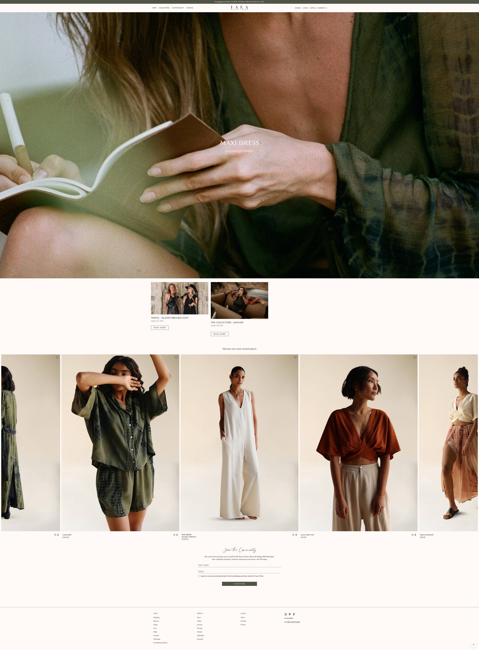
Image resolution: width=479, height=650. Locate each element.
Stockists (200, 639)
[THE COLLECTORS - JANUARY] (239, 300)
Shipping (156, 617)
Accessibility (288, 618)
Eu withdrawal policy (160, 643)
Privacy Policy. (259, 576)
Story (199, 617)
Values (199, 621)
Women (199, 632)
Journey (199, 625)
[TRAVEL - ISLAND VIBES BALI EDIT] (179, 298)
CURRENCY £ (322, 8)
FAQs (155, 632)
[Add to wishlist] (295, 357)
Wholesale (156, 639)
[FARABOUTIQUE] (239, 8)
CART (312, 8)
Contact (156, 635)
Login (305, 8)
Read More (160, 328)
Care (155, 628)
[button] (154, 8)
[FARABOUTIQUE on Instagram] (285, 614)
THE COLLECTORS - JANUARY (227, 322)
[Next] (464, 447)
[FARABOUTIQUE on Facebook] (294, 614)
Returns (156, 621)
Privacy (243, 625)
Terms (243, 617)
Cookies (243, 621)
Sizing (155, 625)
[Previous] (15, 447)
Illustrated (200, 635)
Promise (199, 628)
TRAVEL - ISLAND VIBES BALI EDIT (169, 317)
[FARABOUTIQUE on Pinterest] (290, 614)
